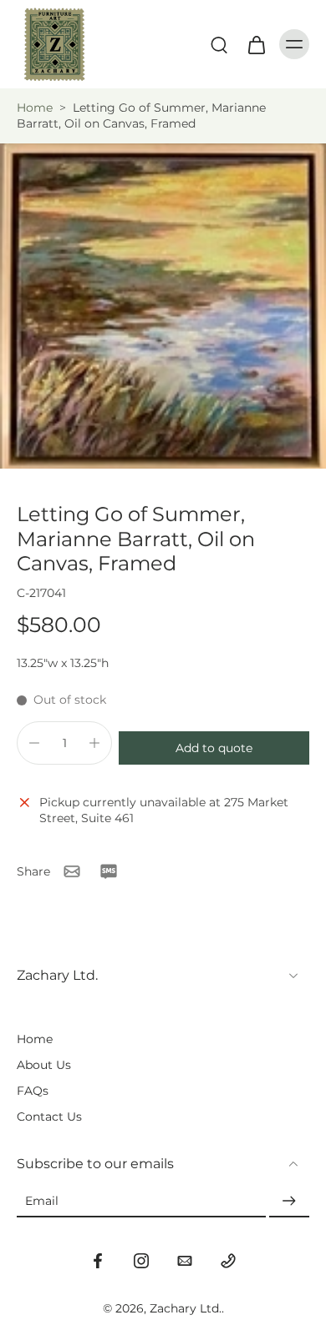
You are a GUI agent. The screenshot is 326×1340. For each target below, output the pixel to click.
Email (42, 1200)
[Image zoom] (163, 306)
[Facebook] (97, 1260)
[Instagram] (141, 1260)
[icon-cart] (255, 44)
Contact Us (49, 1116)
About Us (44, 1064)
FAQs (32, 1090)
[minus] (34, 743)
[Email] (184, 1260)
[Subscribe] (289, 1201)
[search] (219, 44)
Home (35, 107)
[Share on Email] (71, 871)
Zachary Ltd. (186, 1308)
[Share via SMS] (108, 871)
